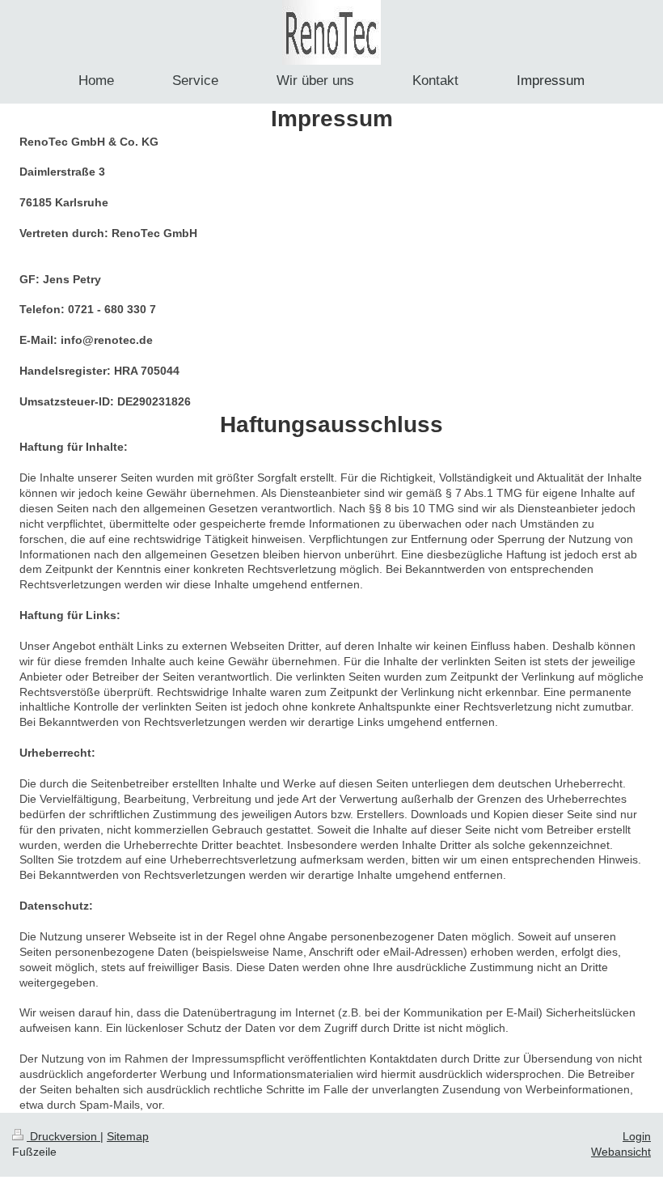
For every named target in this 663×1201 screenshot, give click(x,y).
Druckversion (63, 1136)
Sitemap (128, 1136)
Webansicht (621, 1151)
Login (637, 1136)
